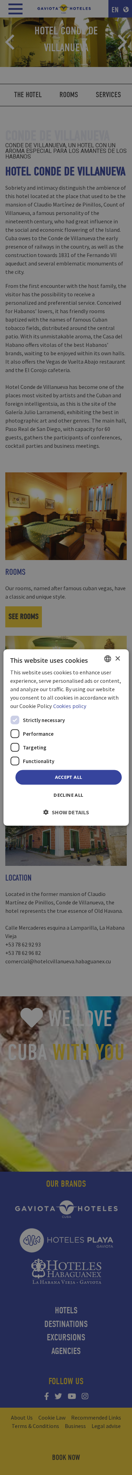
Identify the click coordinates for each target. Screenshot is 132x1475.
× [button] (117, 658)
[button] (66, 812)
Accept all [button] (68, 777)
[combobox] (107, 658)
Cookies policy (69, 706)
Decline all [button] (68, 795)
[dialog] (65, 737)
